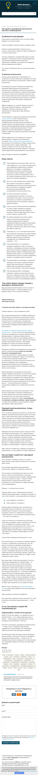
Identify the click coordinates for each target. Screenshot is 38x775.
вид (23, 655)
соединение (15, 666)
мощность (29, 658)
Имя (3, 705)
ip (4, 655)
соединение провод (27, 666)
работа (17, 664)
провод (32, 662)
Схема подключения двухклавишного (21, 141)
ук (25, 668)
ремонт (24, 664)
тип (15, 668)
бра (17, 655)
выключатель (31, 655)
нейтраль (28, 660)
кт (14, 658)
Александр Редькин (10, 674)
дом (7, 656)
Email (4, 711)
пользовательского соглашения (27, 771)
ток (21, 668)
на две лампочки (7, 118)
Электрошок (23, 4)
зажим (17, 656)
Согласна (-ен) (19, 773)
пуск (6, 664)
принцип (24, 662)
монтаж (20, 658)
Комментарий (6, 717)
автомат (10, 655)
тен (10, 668)
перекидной (15, 662)
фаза (30, 668)
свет (31, 664)
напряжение (18, 660)
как (30, 656)
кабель (24, 656)
